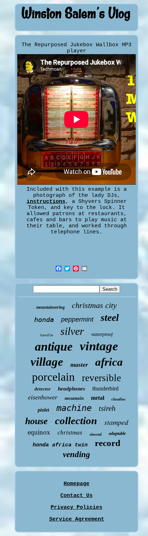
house (36, 421)
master (79, 364)
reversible (101, 378)
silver (72, 331)
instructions (46, 202)
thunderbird (105, 388)
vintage (99, 346)
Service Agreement (76, 519)
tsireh (107, 408)
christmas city (94, 305)
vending (76, 454)
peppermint (77, 319)
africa (109, 362)
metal (97, 398)
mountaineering (50, 307)
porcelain (53, 376)
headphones (71, 389)
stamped (116, 422)
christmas (69, 432)
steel (110, 317)
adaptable (117, 433)
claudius (118, 399)
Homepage (76, 484)
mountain (74, 398)
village (47, 361)
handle (46, 335)
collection (76, 420)
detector (42, 389)
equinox (39, 432)
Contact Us (76, 496)
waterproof (102, 334)
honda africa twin (60, 445)
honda (44, 319)
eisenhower (42, 397)
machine (74, 408)
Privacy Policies (76, 507)
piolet (43, 410)
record (107, 443)
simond (95, 434)
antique (54, 346)
